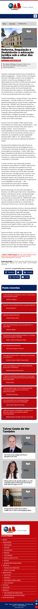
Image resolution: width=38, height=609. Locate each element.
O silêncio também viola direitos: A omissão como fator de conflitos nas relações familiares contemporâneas (18, 412)
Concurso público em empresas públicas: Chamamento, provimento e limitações (16, 401)
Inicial (4, 23)
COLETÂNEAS (8, 555)
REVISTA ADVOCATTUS (11, 558)
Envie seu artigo (6, 261)
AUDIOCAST (6, 587)
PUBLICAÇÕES (7, 542)
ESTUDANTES (8, 550)
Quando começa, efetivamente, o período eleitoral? (19, 305)
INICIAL (5, 540)
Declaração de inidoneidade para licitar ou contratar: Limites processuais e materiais (19, 336)
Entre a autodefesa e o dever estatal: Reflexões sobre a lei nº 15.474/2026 (17, 366)
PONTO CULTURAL (9, 570)
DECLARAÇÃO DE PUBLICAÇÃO (13, 593)
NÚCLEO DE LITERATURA (11, 568)
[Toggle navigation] (35, 16)
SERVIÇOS (6, 590)
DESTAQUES (7, 545)
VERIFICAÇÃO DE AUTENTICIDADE (14, 595)
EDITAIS (6, 560)
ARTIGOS (6, 547)
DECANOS (7, 578)
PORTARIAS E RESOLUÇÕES (12, 580)
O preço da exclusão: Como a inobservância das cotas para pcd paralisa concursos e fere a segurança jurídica (17, 389)
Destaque (12, 23)
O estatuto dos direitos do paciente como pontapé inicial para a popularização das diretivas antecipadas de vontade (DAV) (19, 377)
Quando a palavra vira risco (11, 315)
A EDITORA (7, 575)
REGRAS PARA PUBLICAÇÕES (12, 563)
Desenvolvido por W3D (19, 607)
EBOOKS (6, 553)
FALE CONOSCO (8, 583)
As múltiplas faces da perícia (11, 345)
